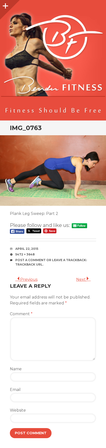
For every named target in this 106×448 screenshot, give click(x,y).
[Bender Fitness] (53, 63)
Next (81, 279)
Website (18, 410)
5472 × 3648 (25, 254)
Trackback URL (29, 264)
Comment (21, 314)
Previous (28, 279)
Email (15, 389)
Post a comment (30, 260)
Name (16, 369)
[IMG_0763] (53, 170)
